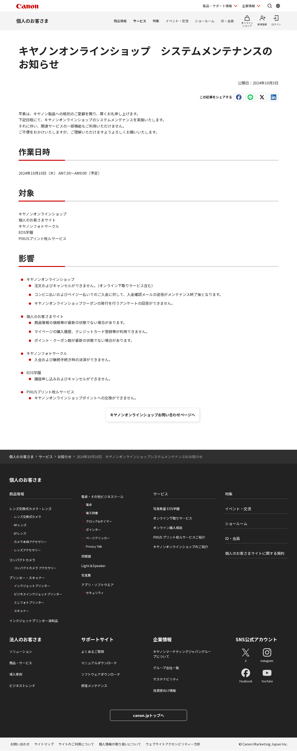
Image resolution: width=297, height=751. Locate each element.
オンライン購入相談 (167, 527)
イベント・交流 (177, 21)
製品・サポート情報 (217, 5)
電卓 (89, 504)
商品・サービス (20, 663)
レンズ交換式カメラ (27, 516)
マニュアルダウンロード (99, 663)
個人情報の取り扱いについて (120, 744)
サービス (139, 21)
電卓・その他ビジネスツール (102, 496)
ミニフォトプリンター (29, 602)
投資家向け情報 (164, 690)
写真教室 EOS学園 (166, 508)
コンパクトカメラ (22, 560)
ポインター (93, 529)
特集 (156, 21)
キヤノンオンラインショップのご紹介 (180, 546)
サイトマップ (44, 744)
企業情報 (248, 5)
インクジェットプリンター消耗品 (33, 620)
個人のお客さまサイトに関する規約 (254, 553)
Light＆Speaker (93, 565)
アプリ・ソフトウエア (97, 584)
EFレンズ (20, 533)
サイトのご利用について (76, 744)
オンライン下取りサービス (172, 518)
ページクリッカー (98, 538)
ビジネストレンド (22, 685)
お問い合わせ (20, 744)
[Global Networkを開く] (278, 6)
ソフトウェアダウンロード (100, 674)
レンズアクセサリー (27, 550)
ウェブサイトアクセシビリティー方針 (173, 744)
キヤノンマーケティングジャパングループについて (182, 654)
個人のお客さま (32, 20)
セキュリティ (95, 593)
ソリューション (20, 651)
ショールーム (204, 21)
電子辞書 (92, 513)
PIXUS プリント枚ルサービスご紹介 (179, 537)
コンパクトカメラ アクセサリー (35, 568)
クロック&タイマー (99, 521)
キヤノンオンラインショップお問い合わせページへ (152, 414)
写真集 (86, 575)
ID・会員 (227, 21)
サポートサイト (97, 639)
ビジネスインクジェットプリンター (38, 594)
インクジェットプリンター (32, 586)
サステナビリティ (166, 679)
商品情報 (120, 21)
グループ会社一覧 (166, 667)
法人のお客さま (25, 639)
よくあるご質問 (92, 651)
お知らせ (64, 456)
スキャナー (21, 611)
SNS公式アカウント (256, 639)
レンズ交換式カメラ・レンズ (30, 508)
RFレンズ (20, 525)
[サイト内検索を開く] (269, 6)
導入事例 (15, 674)
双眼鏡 (86, 556)
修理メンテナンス (94, 685)
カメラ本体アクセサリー (30, 541)
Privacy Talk (94, 546)
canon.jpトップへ (148, 715)
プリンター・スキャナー (27, 577)
